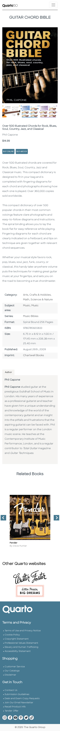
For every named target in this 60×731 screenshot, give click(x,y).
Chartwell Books (33, 355)
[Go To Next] (55, 518)
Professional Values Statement (21, 643)
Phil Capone (12, 380)
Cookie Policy (12, 635)
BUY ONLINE (8, 151)
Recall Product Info (15, 707)
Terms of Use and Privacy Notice (23, 631)
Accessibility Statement (18, 651)
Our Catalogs (12, 671)
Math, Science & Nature (38, 299)
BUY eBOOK (21, 151)
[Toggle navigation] (53, 5)
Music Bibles (30, 316)
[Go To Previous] (2, 518)
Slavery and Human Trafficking (21, 647)
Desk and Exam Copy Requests (22, 698)
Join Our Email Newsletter (19, 703)
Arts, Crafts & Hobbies (37, 295)
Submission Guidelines (17, 694)
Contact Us (11, 690)
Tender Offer (11, 711)
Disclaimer (10, 675)
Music (26, 305)
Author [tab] (8, 372)
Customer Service (15, 667)
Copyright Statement (17, 639)
